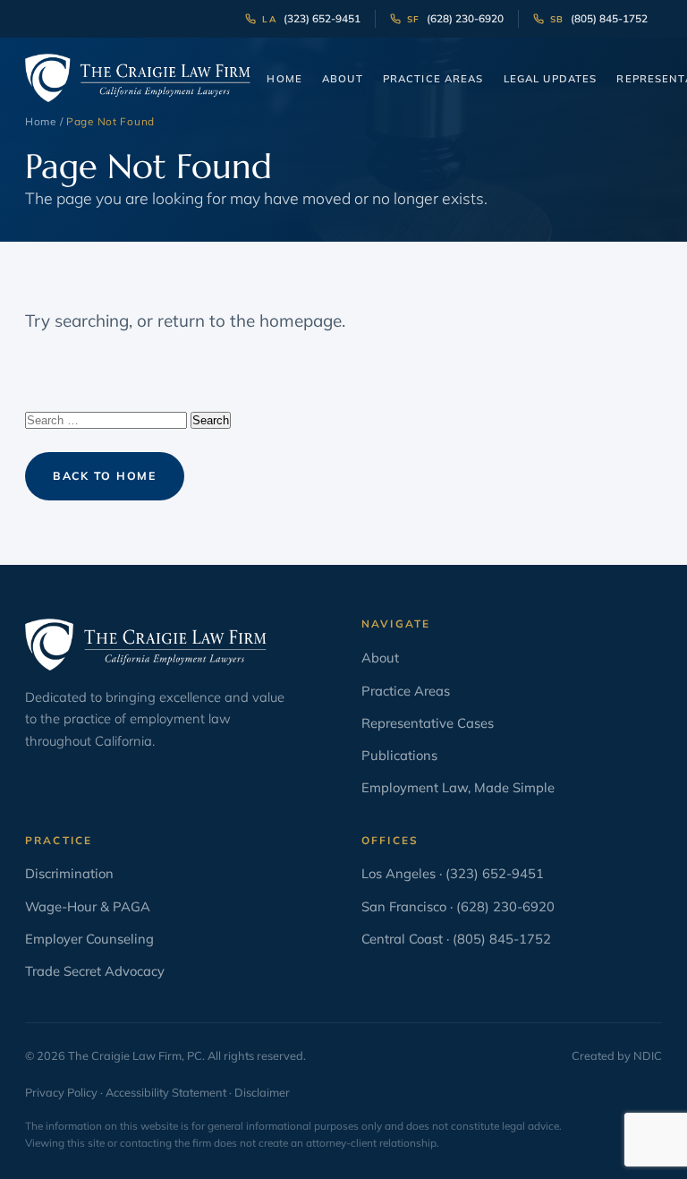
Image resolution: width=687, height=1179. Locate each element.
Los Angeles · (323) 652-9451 (452, 873)
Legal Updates (551, 79)
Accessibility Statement (166, 1092)
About (342, 79)
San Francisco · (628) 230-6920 (458, 906)
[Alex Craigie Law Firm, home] (137, 78)
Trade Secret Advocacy (95, 970)
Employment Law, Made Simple (458, 787)
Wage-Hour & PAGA (87, 906)
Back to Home (105, 476)
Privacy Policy (61, 1092)
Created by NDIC (617, 1055)
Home (284, 79)
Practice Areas (433, 79)
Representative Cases (427, 722)
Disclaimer (262, 1092)
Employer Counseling (89, 938)
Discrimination (69, 873)
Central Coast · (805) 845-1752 (456, 938)
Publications (399, 755)
